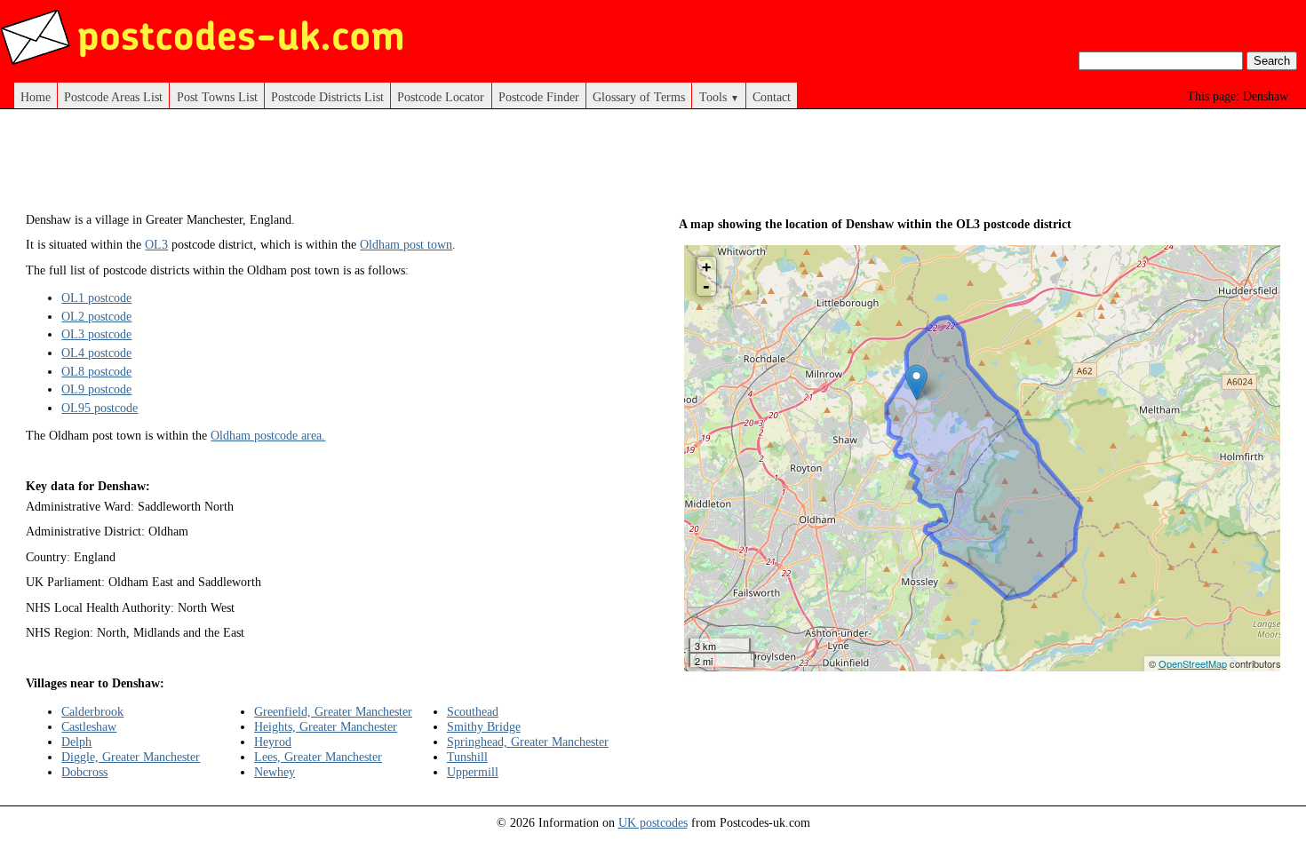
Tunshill (467, 757)
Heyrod (272, 741)
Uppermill (472, 772)
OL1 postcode (96, 297)
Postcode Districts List (327, 97)
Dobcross (84, 772)
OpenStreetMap (1193, 663)
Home (35, 97)
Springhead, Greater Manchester (528, 741)
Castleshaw (88, 726)
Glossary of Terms (639, 97)
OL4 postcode (96, 352)
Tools (719, 97)
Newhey (274, 772)
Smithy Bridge (484, 726)
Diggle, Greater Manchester (130, 757)
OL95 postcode (99, 408)
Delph (76, 741)
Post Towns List (217, 97)
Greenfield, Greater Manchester (333, 711)
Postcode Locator (440, 97)
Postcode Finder (538, 97)
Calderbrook (92, 711)
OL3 (156, 244)
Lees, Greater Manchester (318, 757)
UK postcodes (653, 822)
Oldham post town (406, 244)
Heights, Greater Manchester (325, 726)
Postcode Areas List (113, 97)
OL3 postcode (96, 334)
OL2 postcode (96, 316)
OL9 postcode (96, 389)
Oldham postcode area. (268, 435)
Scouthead (472, 711)
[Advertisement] (349, 167)
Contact (772, 97)
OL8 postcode (96, 371)
